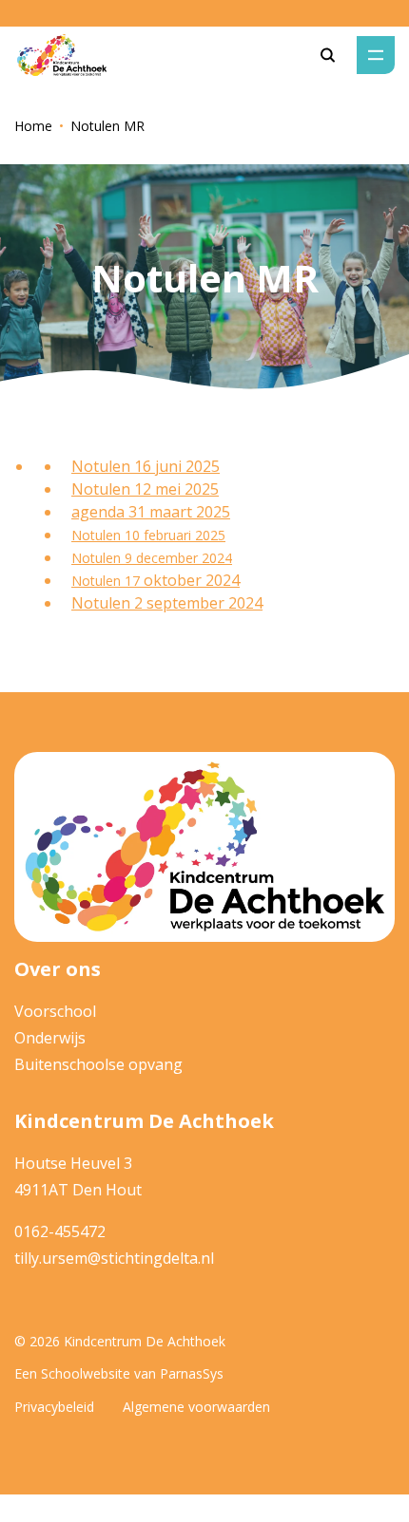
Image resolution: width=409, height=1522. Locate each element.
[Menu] (376, 55)
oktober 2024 (192, 580)
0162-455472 (60, 1231)
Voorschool (55, 1011)
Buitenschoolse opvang (98, 1064)
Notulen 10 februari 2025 (148, 535)
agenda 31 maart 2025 (150, 511)
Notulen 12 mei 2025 (145, 489)
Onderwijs (50, 1037)
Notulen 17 (107, 581)
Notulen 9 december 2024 (151, 558)
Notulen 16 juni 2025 (145, 466)
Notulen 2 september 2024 (167, 602)
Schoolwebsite (85, 1373)
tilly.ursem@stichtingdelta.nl (114, 1258)
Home (33, 126)
